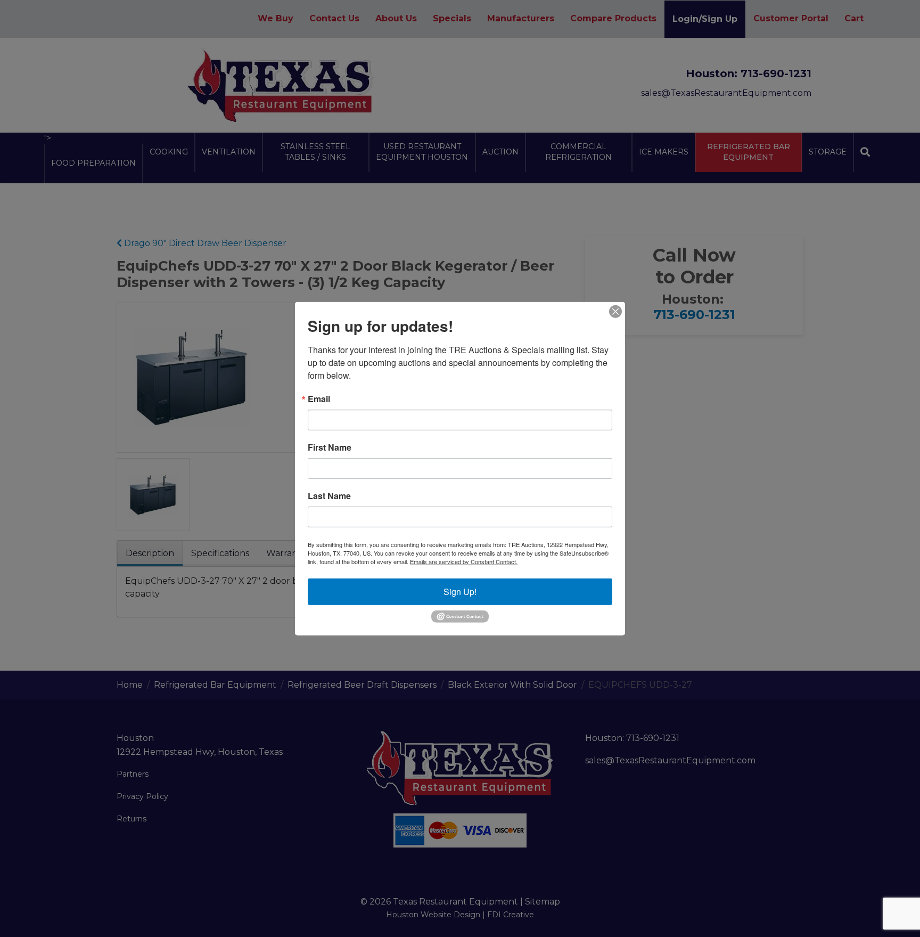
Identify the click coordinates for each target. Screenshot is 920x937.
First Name (329, 447)
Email (319, 398)
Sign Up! (460, 591)
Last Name (329, 495)
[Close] (615, 311)
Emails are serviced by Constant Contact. (464, 561)
